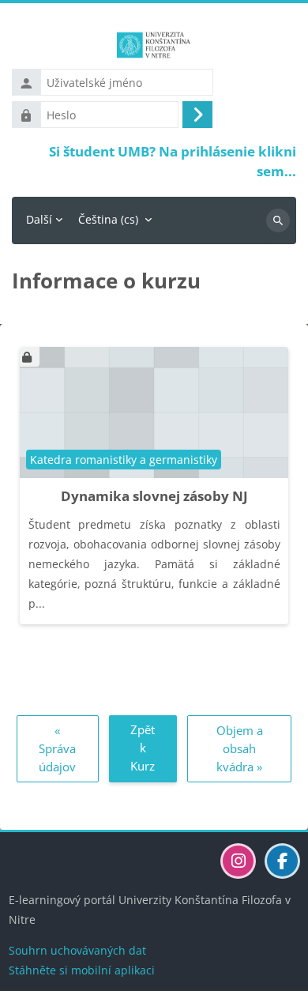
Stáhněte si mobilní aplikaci (82, 970)
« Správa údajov (57, 748)
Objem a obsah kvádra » (239, 748)
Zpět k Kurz (142, 747)
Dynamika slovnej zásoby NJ (154, 496)
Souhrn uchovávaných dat (77, 950)
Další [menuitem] (39, 219)
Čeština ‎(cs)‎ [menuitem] (108, 219)
